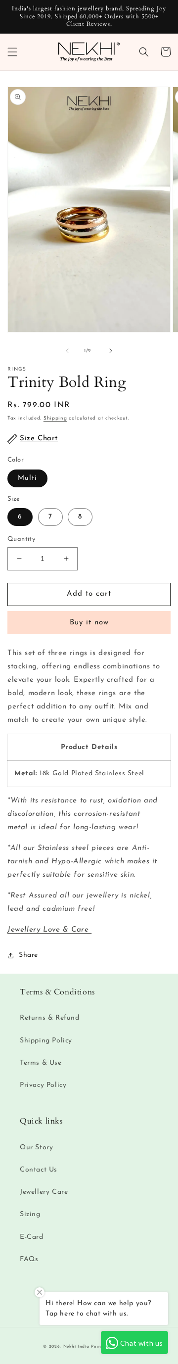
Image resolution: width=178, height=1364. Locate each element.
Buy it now (89, 622)
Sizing (30, 1214)
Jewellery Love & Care (49, 930)
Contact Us (38, 1170)
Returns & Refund (50, 1018)
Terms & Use (41, 1063)
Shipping (55, 418)
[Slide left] (67, 351)
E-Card (32, 1237)
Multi (27, 478)
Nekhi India (76, 1347)
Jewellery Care (44, 1192)
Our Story (36, 1147)
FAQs (29, 1259)
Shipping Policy (46, 1040)
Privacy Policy (43, 1085)
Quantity (21, 539)
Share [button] (28, 955)
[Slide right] (111, 351)
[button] (12, 52)
